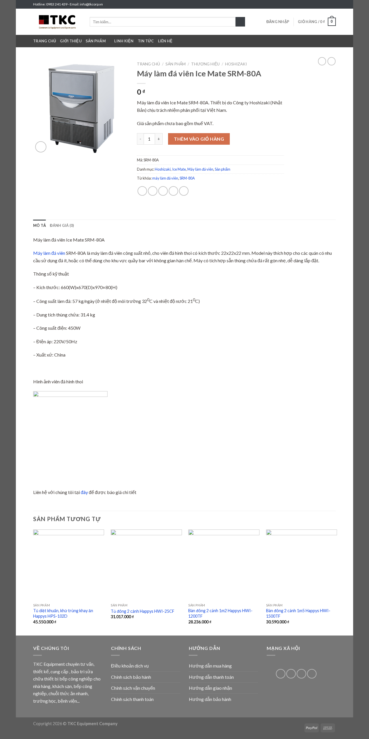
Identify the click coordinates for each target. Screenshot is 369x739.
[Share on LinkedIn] (184, 191)
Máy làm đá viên (200, 169)
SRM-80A (187, 178)
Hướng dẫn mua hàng (210, 665)
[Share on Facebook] (142, 191)
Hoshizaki (236, 64)
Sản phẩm (96, 41)
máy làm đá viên (165, 178)
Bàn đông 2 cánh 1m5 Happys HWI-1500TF (298, 613)
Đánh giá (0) (62, 225)
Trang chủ (44, 41)
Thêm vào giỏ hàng (199, 139)
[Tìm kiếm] (240, 22)
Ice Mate (179, 169)
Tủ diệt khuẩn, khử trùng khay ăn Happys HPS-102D (63, 613)
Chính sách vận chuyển (133, 688)
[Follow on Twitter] (327, 4)
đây (84, 492)
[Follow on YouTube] (312, 673)
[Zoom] (40, 146)
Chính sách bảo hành (131, 677)
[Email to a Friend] (163, 191)
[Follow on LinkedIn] (301, 673)
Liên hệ (165, 41)
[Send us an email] (333, 4)
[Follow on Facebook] (316, 4)
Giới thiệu (71, 41)
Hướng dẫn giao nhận (210, 688)
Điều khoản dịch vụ (130, 665)
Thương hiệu (205, 64)
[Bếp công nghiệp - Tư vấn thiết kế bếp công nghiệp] (57, 22)
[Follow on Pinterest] (291, 673)
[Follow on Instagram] (322, 4)
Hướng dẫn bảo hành (210, 699)
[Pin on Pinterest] (173, 191)
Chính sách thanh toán (132, 699)
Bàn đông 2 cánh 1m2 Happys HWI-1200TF (220, 613)
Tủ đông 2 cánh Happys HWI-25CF (142, 611)
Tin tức (146, 41)
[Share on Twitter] (152, 191)
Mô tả (39, 225)
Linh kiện (123, 41)
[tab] (39, 225)
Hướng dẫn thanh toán (211, 677)
